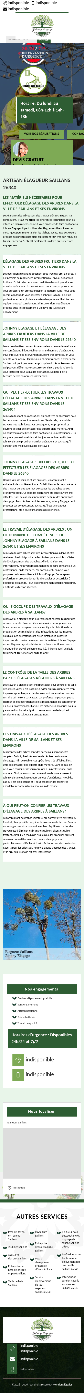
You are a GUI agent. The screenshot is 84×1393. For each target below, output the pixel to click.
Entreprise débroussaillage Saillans (44, 1247)
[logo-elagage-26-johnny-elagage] (42, 26)
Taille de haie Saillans (15, 1283)
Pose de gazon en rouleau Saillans (16, 1236)
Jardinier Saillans (17, 1247)
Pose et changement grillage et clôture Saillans (43, 1264)
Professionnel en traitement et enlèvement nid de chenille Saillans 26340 (71, 1262)
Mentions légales (62, 1384)
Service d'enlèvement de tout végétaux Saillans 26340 (43, 1285)
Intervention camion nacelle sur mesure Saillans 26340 (70, 1283)
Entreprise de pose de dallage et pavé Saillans (17, 1270)
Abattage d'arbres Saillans (17, 1256)
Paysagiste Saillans (41, 1234)
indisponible (18, 3)
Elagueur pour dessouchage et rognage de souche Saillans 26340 (71, 1239)
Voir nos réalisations (41, 134)
